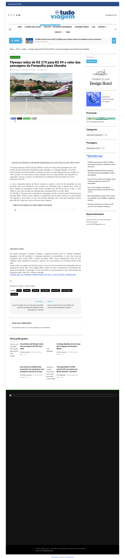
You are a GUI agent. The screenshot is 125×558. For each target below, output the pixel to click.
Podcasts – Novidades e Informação (58, 27)
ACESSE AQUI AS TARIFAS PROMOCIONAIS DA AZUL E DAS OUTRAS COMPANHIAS (43, 275)
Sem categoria (15, 57)
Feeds (68, 32)
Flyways (27, 290)
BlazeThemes (48, 550)
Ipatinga (35, 290)
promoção (55, 290)
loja (93, 27)
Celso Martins (16, 70)
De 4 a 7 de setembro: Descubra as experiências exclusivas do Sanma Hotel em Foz (101, 190)
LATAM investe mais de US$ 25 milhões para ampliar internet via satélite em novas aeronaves (68, 39)
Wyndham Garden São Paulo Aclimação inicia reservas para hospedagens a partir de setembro (101, 173)
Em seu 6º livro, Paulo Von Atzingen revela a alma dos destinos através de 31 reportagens (101, 181)
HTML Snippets (55, 557)
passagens (45, 290)
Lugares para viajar (33, 26)
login (28, 328)
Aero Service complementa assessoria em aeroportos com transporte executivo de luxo (32, 369)
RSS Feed (97, 156)
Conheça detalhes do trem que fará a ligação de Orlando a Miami (68, 346)
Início (20, 27)
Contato (58, 32)
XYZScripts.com (70, 557)
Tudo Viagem (66, 290)
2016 (19, 290)
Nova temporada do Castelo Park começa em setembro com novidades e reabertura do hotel (101, 198)
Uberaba (14, 294)
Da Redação (61, 375)
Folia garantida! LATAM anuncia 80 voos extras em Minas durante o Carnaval (67, 369)
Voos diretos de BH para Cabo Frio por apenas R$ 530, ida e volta (31, 346)
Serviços (101, 27)
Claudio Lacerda (26, 375)
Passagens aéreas (82, 27)
